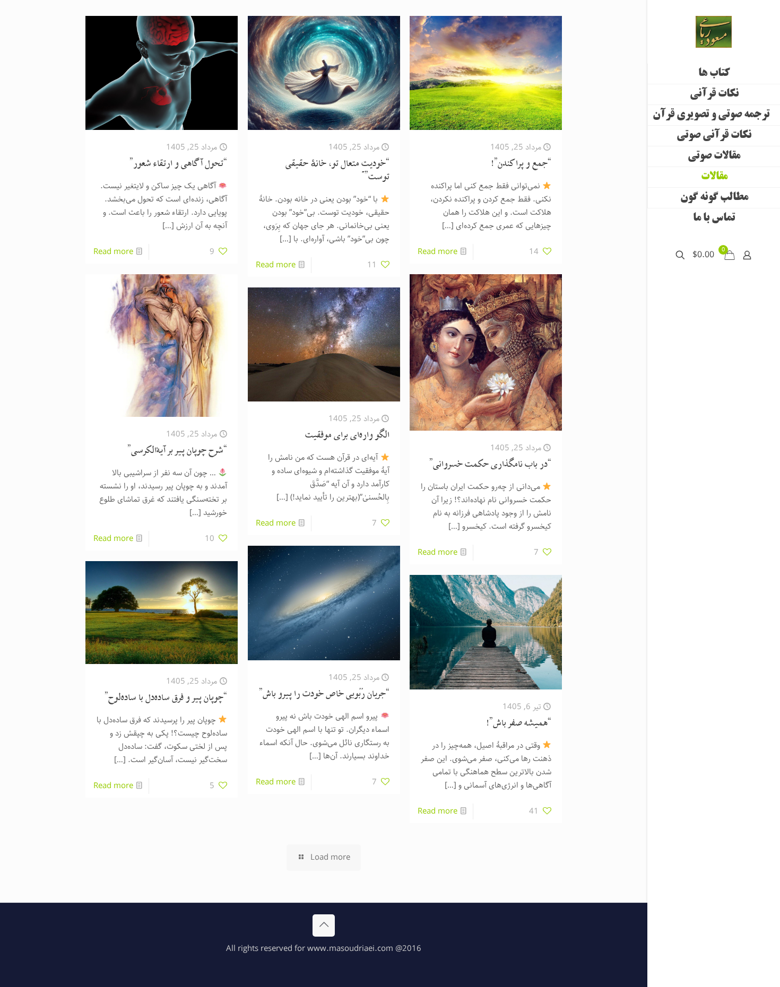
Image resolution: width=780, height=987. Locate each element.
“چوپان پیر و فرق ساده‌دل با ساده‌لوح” (166, 698)
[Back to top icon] (324, 925)
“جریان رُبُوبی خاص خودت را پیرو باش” (324, 695)
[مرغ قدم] (713, 32)
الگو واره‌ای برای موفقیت (347, 436)
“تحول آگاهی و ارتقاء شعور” (178, 164)
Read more (437, 252)
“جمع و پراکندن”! (521, 164)
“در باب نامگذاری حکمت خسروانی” (490, 465)
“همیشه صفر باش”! (518, 724)
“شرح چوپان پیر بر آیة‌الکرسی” (177, 451)
